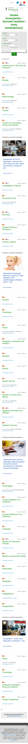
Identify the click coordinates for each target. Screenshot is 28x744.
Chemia (5, 110)
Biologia (5, 80)
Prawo (4, 659)
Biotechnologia (8, 97)
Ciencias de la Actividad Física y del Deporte (11, 124)
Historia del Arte (8, 381)
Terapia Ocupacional (10, 699)
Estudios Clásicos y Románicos (10, 228)
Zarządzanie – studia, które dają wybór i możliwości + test (14, 640)
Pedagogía (6, 581)
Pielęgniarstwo (8, 594)
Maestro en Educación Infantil (14, 556)
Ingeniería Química (9, 425)
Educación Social (9, 198)
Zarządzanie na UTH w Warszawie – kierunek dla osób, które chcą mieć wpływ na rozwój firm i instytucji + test (13, 163)
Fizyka (4, 328)
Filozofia (5, 300)
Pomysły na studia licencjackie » (12, 137)
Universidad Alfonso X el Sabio (9, 598)
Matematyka (7, 569)
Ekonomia (6, 215)
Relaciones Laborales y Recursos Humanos (11, 686)
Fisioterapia (6, 312)
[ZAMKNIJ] (14, 740)
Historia (5, 368)
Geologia (5, 356)
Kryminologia (7, 486)
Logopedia (6, 529)
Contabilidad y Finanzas (11, 186)
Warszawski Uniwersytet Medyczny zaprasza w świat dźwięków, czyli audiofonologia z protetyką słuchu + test (13, 277)
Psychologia (7, 672)
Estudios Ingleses (9, 242)
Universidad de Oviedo (7, 72)
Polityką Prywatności (9, 735)
